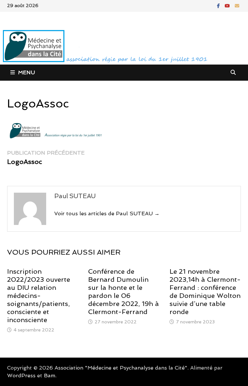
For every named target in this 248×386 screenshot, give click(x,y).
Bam (49, 375)
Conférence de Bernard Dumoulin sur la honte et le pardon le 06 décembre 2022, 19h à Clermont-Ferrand (123, 292)
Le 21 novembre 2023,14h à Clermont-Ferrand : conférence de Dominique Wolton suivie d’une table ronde (205, 292)
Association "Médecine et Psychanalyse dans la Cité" (121, 368)
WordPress (21, 375)
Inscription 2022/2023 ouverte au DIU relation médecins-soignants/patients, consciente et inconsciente (38, 296)
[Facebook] (219, 5)
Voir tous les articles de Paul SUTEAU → (107, 213)
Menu (26, 72)
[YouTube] (228, 5)
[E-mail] (237, 5)
